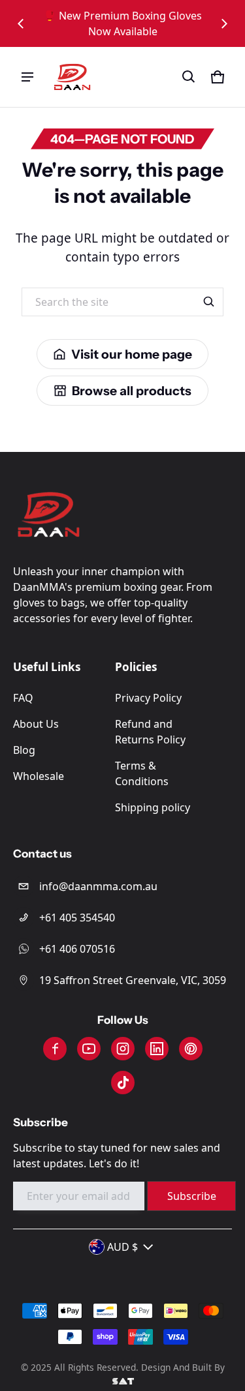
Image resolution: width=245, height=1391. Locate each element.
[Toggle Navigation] (27, 77)
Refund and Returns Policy (150, 732)
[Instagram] (123, 1048)
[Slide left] (21, 23)
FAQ (23, 698)
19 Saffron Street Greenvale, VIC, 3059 (132, 980)
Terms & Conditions (142, 773)
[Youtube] (89, 1048)
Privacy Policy (148, 698)
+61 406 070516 (77, 949)
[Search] (209, 302)
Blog (24, 750)
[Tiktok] (123, 1082)
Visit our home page (131, 354)
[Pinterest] (191, 1048)
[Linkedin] (157, 1048)
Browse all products (131, 390)
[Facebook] (55, 1048)
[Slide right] (224, 23)
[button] (188, 77)
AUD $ (122, 1247)
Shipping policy (152, 807)
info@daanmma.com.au (98, 886)
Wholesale (38, 776)
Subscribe (191, 1196)
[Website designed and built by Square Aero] (122, 1381)
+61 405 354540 (77, 917)
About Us (36, 724)
